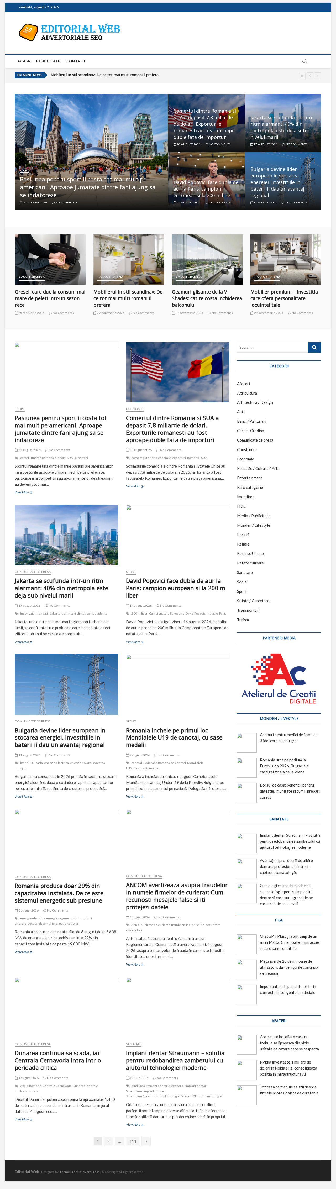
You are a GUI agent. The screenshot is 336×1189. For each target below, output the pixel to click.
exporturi (179, 458)
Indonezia (27, 613)
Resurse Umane (250, 553)
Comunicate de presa (33, 572)
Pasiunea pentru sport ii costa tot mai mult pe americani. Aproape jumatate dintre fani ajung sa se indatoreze (88, 187)
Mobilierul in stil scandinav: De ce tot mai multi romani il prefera (115, 298)
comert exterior (143, 458)
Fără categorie (250, 487)
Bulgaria (37, 763)
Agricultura (247, 393)
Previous (310, 75)
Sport (24, 170)
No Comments (66, 202)
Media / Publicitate (253, 515)
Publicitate (48, 61)
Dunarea (79, 1086)
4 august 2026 (139, 917)
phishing (198, 925)
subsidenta (99, 613)
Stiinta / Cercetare (253, 600)
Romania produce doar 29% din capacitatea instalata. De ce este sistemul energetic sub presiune (59, 893)
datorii (25, 458)
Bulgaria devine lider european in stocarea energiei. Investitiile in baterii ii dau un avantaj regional (277, 182)
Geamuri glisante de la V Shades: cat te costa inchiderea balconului (107, 74)
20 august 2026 (188, 144)
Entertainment (249, 477)
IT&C (241, 506)
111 (132, 1142)
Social (242, 581)
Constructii (247, 449)
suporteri (81, 458)
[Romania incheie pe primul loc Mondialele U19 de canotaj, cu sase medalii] (177, 684)
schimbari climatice (76, 613)
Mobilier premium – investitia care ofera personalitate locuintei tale (272, 298)
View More (23, 492)
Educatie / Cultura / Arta (258, 468)
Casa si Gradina (20, 277)
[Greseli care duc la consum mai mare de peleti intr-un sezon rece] (38, 259)
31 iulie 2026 (138, 1078)
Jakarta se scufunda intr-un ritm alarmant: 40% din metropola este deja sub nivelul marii (281, 127)
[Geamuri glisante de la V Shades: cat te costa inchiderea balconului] (195, 259)
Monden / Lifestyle (253, 525)
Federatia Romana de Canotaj (164, 763)
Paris (223, 613)
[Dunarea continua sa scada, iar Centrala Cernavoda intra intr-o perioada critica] (66, 1007)
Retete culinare (250, 563)
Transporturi (248, 610)
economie (163, 458)
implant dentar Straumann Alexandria (145, 1093)
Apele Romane (30, 1086)
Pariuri (243, 534)
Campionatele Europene (166, 613)
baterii (24, 763)
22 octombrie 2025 (177, 313)
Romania (193, 458)
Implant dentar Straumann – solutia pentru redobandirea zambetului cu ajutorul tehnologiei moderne (175, 1060)
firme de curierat (157, 925)
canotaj (136, 763)
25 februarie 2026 (19, 313)
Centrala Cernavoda (57, 1086)
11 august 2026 (265, 202)
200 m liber (139, 613)
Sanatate (133, 1044)
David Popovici (196, 613)
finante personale (43, 458)
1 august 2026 (28, 1078)
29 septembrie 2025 (256, 313)
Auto (241, 411)
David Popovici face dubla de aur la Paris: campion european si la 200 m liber (206, 188)
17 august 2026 (265, 144)
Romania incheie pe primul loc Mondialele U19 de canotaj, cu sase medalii (174, 737)
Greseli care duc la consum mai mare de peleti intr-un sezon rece (38, 298)
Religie (243, 544)
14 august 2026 (188, 202)
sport (62, 458)
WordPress (91, 1172)
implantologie (170, 1096)
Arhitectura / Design (255, 402)
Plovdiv (139, 768)
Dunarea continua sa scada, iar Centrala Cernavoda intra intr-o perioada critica (58, 1060)
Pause (302, 76)
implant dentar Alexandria (165, 1086)
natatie (213, 613)
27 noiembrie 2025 (99, 313)
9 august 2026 (139, 755)
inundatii (42, 613)
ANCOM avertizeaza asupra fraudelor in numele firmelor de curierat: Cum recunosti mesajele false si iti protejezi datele (177, 896)
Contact (76, 61)
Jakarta (55, 613)
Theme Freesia (70, 1172)
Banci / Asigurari (251, 421)
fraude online (181, 925)
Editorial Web (27, 1171)
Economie (135, 409)
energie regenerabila (61, 918)
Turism (243, 619)
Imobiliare (246, 496)
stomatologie (212, 1096)
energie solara (80, 763)
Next (317, 75)
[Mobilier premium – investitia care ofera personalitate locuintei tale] (274, 259)
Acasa (23, 61)
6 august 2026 (28, 910)
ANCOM (137, 925)
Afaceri (243, 383)
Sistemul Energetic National (59, 923)
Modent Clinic (191, 1096)
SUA (70, 458)
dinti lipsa (138, 1086)
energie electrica (56, 763)
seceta (32, 923)
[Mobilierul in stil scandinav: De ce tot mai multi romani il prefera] (116, 259)
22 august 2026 (35, 202)
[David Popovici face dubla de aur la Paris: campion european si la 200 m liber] (177, 535)
